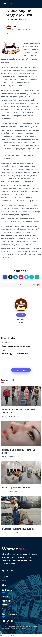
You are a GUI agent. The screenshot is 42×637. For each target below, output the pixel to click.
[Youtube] (12, 621)
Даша (4, 416)
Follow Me (21, 315)
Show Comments (21, 370)
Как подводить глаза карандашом (16, 346)
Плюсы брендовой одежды (16, 487)
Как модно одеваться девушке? (18, 528)
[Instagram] (15, 621)
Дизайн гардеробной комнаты (15, 354)
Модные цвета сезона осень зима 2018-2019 (19, 411)
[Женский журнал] (7, 3)
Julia (14, 26)
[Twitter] (8, 621)
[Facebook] (4, 621)
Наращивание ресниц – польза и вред (18, 451)
